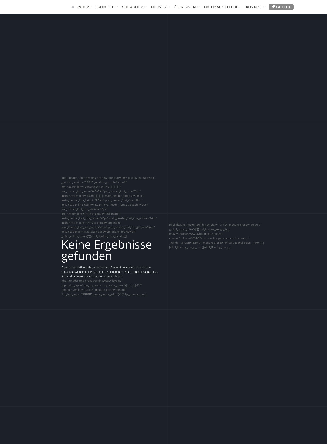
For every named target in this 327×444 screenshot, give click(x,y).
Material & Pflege (221, 7)
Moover (158, 7)
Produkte (104, 7)
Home (85, 7)
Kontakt (254, 7)
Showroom (132, 7)
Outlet (281, 7)
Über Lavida (185, 7)
